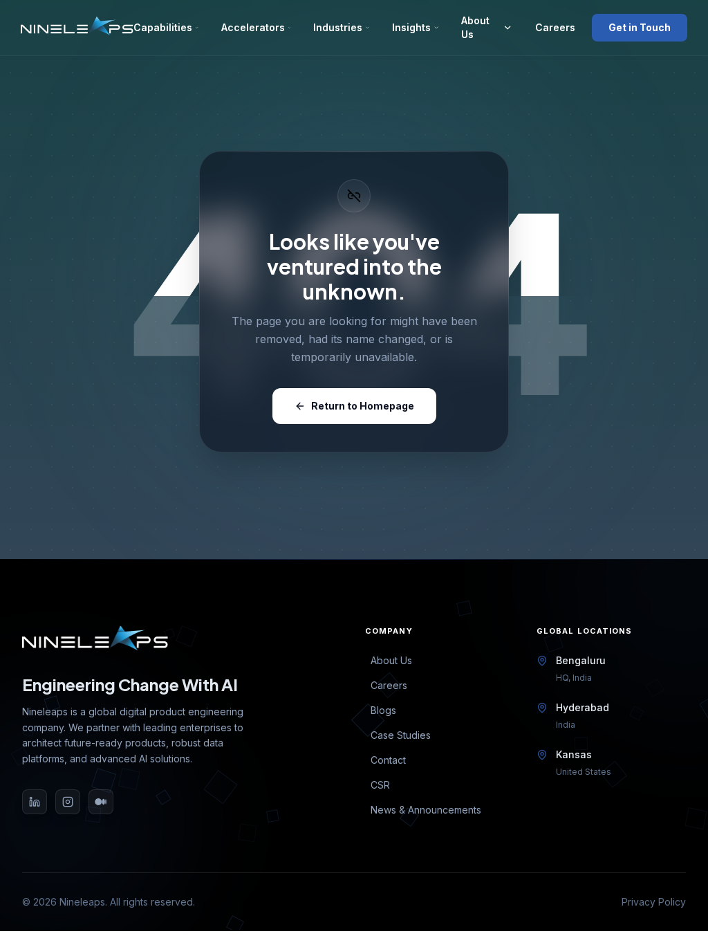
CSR (380, 785)
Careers (553, 27)
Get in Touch (639, 27)
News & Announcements (426, 810)
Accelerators (253, 27)
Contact (388, 760)
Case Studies (401, 735)
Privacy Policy (654, 902)
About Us (475, 27)
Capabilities (162, 27)
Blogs (383, 710)
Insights (411, 27)
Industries (337, 27)
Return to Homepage (362, 406)
